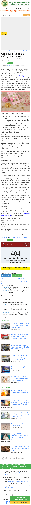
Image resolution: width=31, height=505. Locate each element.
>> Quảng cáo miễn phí (20, 502)
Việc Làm (15, 11)
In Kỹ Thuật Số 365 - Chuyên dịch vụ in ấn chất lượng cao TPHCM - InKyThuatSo (19, 357)
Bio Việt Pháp (10, 65)
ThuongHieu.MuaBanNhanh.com (18, 481)
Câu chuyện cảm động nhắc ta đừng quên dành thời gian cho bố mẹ (20, 448)
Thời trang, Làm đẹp (15, 51)
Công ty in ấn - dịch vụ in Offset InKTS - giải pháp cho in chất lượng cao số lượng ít (20, 325)
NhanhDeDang (21, 10)
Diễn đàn (25, 51)
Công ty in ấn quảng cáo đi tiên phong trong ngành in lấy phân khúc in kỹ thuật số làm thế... (20, 347)
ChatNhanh (18, 275)
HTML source (26, 234)
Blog (28, 10)
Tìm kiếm (26, 15)
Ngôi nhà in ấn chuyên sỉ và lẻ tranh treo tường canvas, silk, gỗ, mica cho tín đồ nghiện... (19, 336)
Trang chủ (4, 51)
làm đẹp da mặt (20, 283)
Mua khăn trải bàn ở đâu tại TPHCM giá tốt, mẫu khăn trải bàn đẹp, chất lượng (19, 378)
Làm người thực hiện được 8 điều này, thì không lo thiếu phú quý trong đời (20, 414)
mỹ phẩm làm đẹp (18, 76)
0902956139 (6, 275)
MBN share (9, 62)
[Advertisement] (15, 33)
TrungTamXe (6, 10)
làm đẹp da (12, 283)
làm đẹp (6, 283)
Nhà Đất (11, 11)
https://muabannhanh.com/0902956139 (12, 279)
